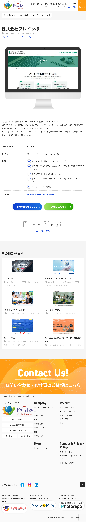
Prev (32, 224)
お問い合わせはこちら (27, 206)
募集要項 (65, 419)
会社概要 (52, 5)
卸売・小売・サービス (29, 33)
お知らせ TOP (42, 448)
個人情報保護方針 (68, 463)
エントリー (66, 423)
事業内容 (39, 423)
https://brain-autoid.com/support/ (16, 37)
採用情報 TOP (68, 407)
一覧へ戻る (44, 231)
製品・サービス (42, 427)
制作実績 (58, 5)
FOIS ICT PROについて (35, 5)
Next (53, 224)
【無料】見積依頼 (58, 206)
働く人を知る (67, 415)
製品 (75, 3)
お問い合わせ (67, 452)
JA (69, 3)
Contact (82, 7)
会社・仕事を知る (68, 411)
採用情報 (64, 5)
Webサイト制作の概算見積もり (73, 457)
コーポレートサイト (12, 33)
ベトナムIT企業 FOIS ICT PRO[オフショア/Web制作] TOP (18, 396)
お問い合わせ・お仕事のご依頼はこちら (43, 385)
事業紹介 (45, 5)
